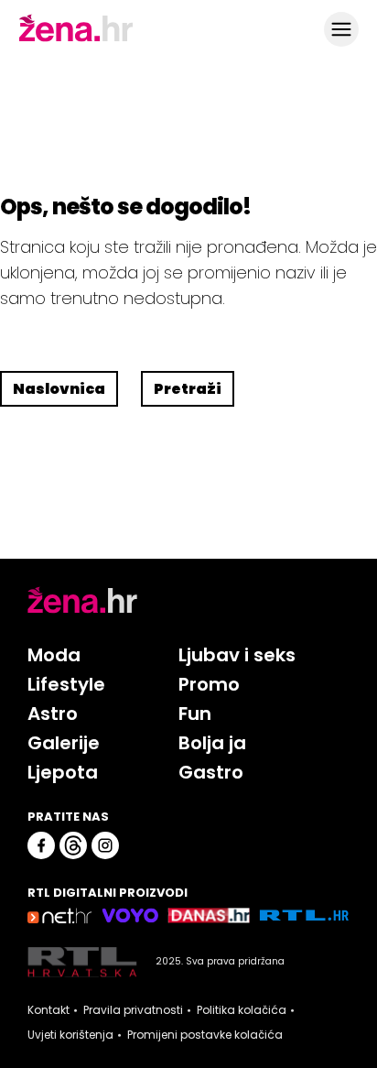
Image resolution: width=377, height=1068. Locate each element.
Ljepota (62, 772)
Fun (194, 713)
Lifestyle (66, 684)
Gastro (210, 772)
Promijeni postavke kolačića (205, 1035)
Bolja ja (212, 743)
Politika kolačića (241, 1010)
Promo (209, 684)
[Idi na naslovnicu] (76, 39)
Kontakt (48, 1010)
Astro (52, 713)
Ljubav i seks (237, 655)
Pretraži (187, 388)
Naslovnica (59, 388)
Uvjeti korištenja (70, 1035)
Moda (54, 655)
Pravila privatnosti (133, 1010)
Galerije (63, 743)
